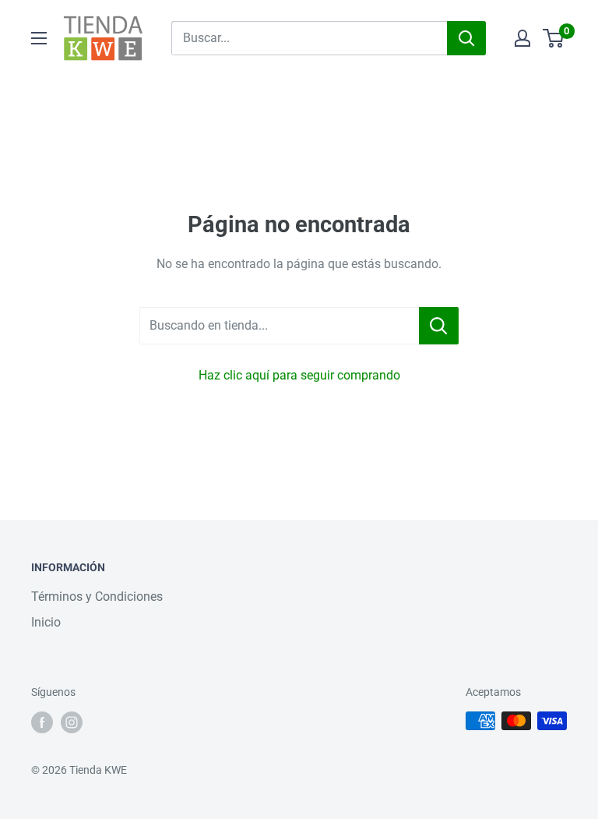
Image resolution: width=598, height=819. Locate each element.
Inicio (46, 622)
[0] (554, 38)
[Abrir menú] (39, 38)
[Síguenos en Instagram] (72, 722)
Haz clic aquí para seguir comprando (299, 375)
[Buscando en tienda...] (439, 325)
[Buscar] (466, 38)
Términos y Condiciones (97, 596)
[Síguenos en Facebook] (42, 722)
